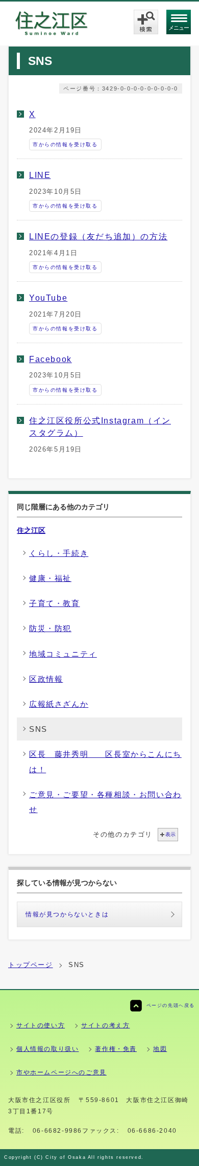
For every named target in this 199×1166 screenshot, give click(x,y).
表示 (170, 834)
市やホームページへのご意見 (61, 1072)
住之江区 (31, 530)
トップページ (30, 965)
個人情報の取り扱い (47, 1049)
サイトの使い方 (40, 1025)
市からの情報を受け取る (65, 144)
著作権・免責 (116, 1049)
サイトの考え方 (105, 1025)
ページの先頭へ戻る (170, 1005)
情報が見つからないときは (67, 914)
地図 (160, 1049)
